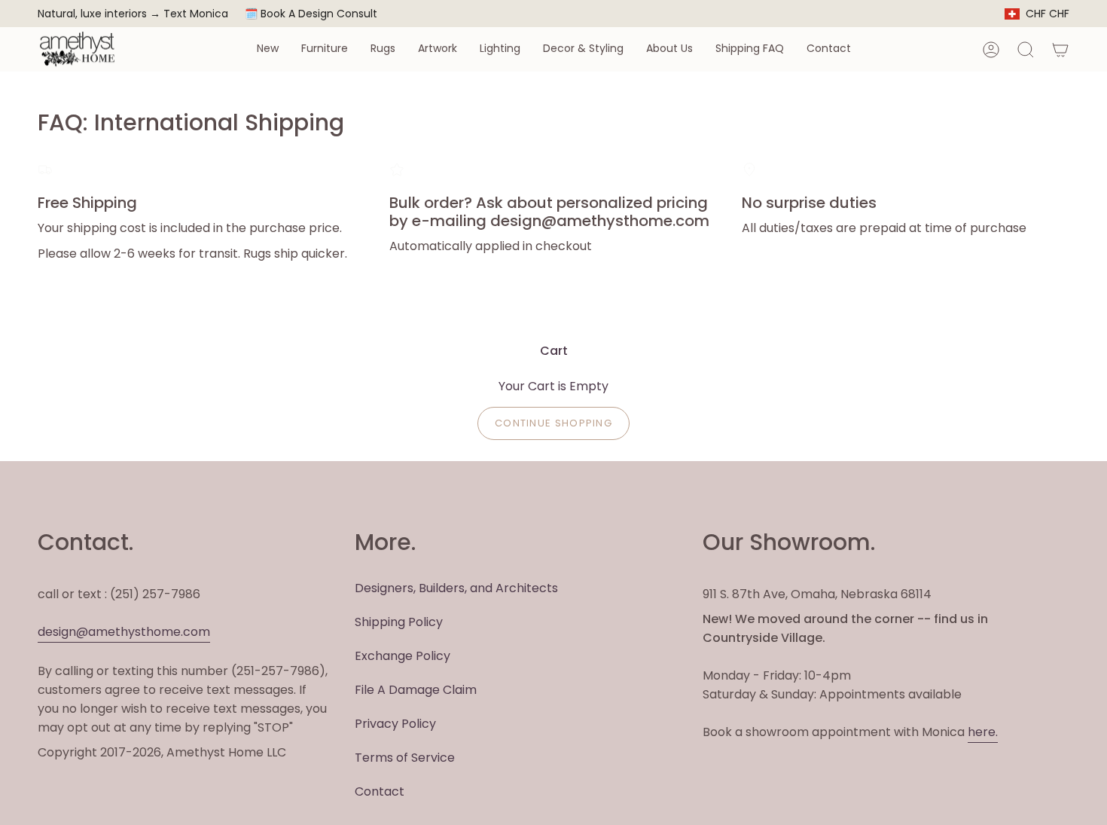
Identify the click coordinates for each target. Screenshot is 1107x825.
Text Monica (195, 14)
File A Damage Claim (416, 689)
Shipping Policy (399, 622)
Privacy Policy (395, 723)
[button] (267, 49)
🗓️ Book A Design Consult (311, 13)
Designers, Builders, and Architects (456, 588)
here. (983, 732)
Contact (379, 791)
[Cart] (1060, 50)
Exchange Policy (402, 656)
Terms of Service (405, 757)
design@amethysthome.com (124, 631)
